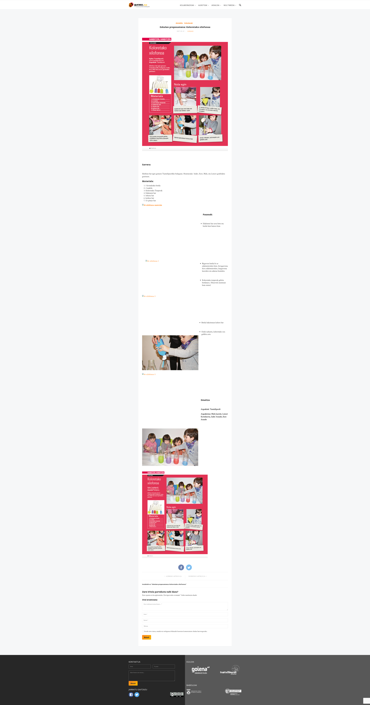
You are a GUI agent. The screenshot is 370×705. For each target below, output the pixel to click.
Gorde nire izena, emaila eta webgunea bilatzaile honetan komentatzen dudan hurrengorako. (175, 631)
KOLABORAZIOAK (187, 5)
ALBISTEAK (203, 5)
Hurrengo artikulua (197, 576)
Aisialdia (179, 23)
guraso (190, 31)
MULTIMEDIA (229, 5)
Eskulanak (188, 23)
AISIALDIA (215, 5)
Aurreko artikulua (174, 576)
